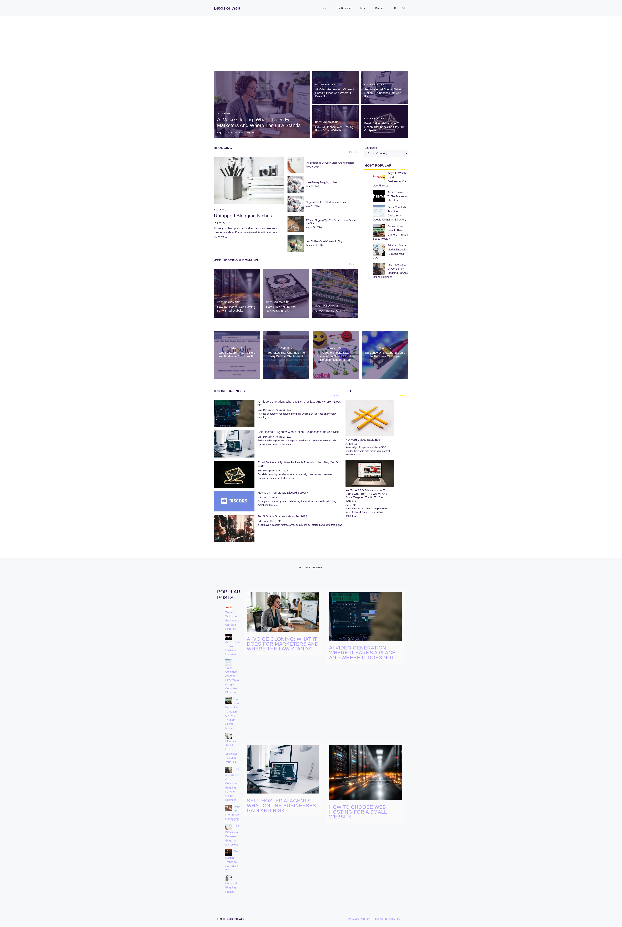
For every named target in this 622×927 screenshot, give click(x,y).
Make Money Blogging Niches (321, 182)
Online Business (342, 8)
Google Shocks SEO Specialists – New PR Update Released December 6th (336, 356)
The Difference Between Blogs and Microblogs (330, 162)
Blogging (379, 8)
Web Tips (237, 348)
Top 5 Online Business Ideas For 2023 (282, 516)
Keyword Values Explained (363, 439)
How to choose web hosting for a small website (334, 128)
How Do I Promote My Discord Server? (283, 492)
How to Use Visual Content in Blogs (324, 241)
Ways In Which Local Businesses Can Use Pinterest (232, 620)
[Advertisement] (311, 40)
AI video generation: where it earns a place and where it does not (334, 93)
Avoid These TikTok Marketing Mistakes (397, 196)
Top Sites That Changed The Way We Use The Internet (286, 354)
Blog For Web (227, 8)
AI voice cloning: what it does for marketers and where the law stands (283, 643)
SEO (393, 8)
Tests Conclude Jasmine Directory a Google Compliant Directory (232, 680)
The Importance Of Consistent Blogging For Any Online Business (232, 784)
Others (361, 8)
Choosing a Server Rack (331, 310)
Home (324, 8)
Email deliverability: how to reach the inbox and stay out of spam (384, 127)
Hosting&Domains (327, 122)
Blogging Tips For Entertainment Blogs (325, 202)
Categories (371, 147)
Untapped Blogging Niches (243, 215)
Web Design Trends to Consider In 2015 (232, 861)
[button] (403, 8)
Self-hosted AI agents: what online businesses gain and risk (382, 93)
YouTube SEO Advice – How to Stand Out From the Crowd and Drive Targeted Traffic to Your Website (366, 496)
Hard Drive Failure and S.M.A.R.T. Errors (281, 308)
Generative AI (226, 113)
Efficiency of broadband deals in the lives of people (385, 354)
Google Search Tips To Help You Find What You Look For (237, 354)
